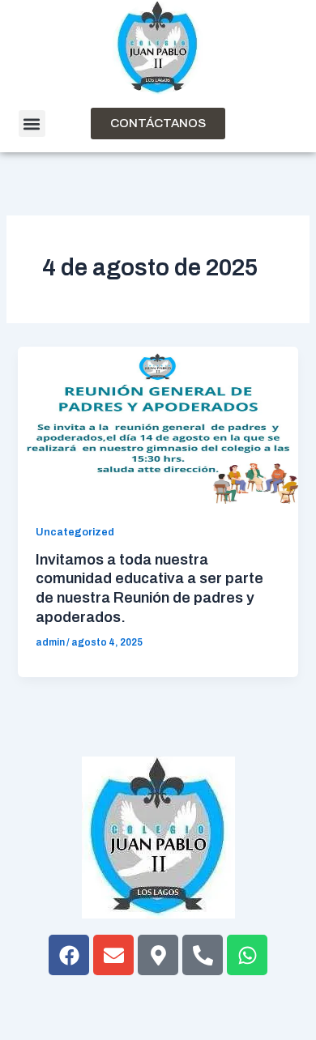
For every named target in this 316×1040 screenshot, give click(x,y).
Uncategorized (75, 532)
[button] (32, 123)
